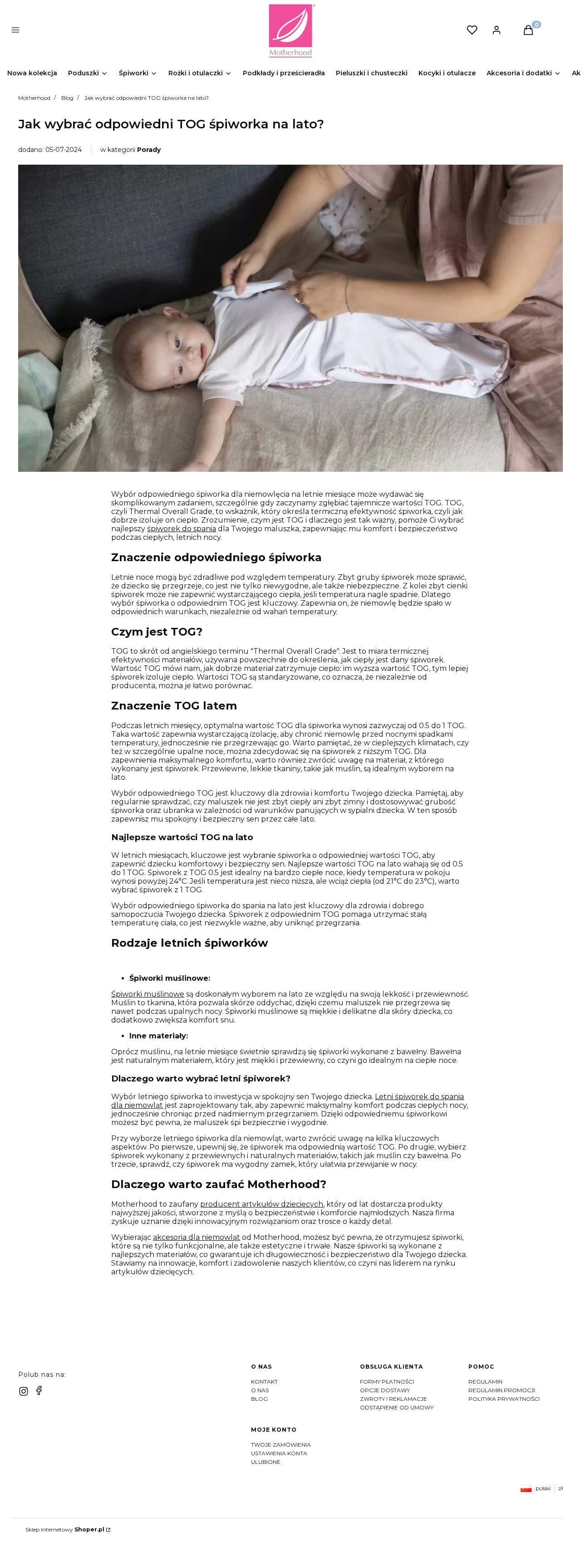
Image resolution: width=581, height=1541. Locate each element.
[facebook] (39, 1390)
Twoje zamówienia (281, 1444)
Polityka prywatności (504, 1398)
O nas (260, 1390)
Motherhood (34, 97)
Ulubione (266, 1461)
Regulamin (485, 1381)
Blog (67, 97)
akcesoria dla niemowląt (196, 1237)
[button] (150, 30)
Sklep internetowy (64, 1529)
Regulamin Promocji (501, 1390)
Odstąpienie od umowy (396, 1407)
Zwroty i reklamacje (393, 1398)
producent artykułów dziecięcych (261, 1204)
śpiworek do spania (181, 528)
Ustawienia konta (279, 1453)
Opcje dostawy (385, 1390)
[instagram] (23, 1391)
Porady (149, 150)
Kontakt (264, 1381)
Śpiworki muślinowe (147, 994)
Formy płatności (387, 1381)
